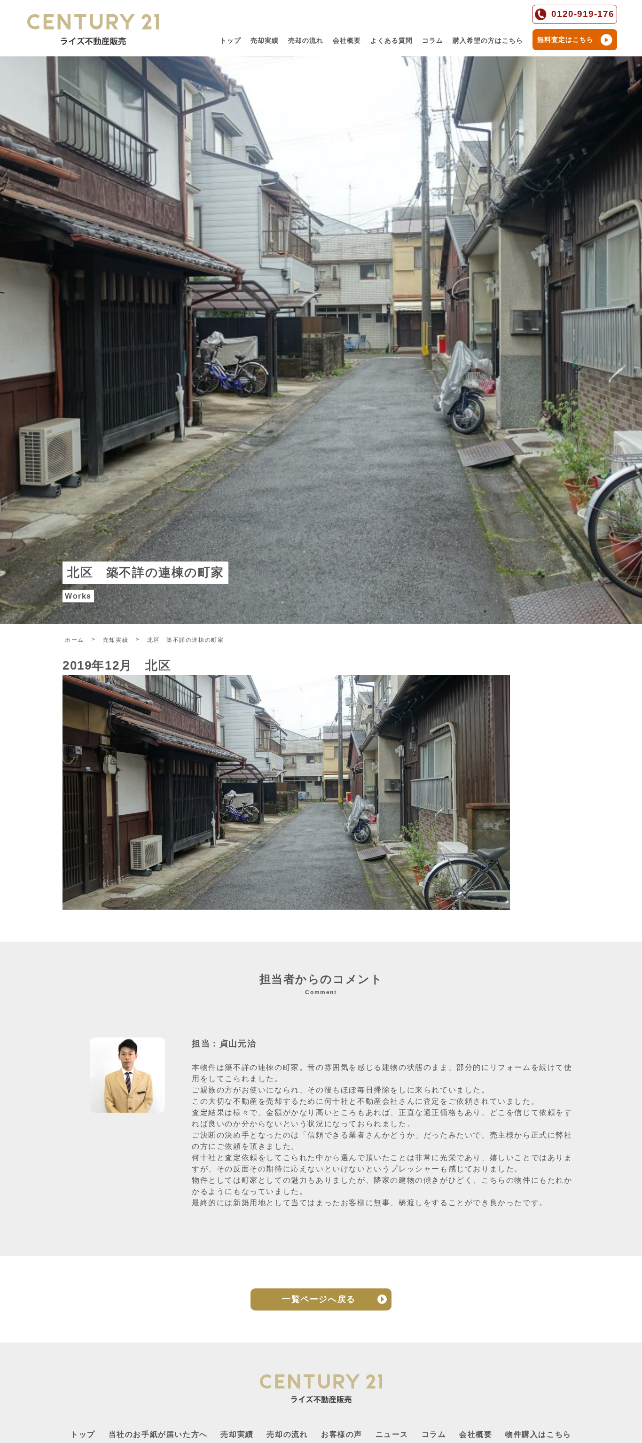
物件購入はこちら (538, 1434)
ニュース (392, 1434)
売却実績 (265, 40)
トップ (230, 40)
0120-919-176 (582, 14)
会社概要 (347, 40)
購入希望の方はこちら (488, 40)
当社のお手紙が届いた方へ (158, 1434)
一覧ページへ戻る (319, 1299)
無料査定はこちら (565, 39)
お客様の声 (341, 1434)
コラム (432, 40)
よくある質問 (391, 40)
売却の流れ (305, 40)
